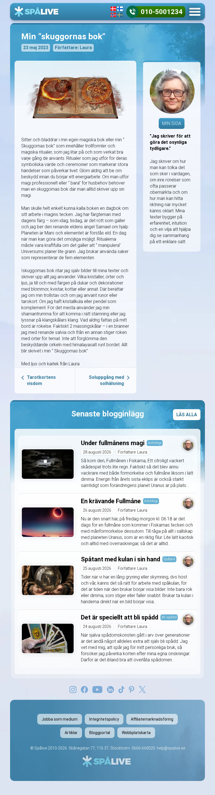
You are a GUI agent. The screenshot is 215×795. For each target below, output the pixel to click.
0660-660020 (143, 748)
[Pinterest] (131, 689)
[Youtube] (97, 689)
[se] (120, 15)
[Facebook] (84, 689)
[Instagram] (72, 689)
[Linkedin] (110, 689)
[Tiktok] (121, 689)
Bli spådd (169, 617)
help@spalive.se (171, 748)
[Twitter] (142, 689)
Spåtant (169, 559)
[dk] (113, 9)
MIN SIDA (171, 123)
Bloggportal (99, 732)
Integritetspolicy (104, 719)
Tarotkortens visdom (41, 380)
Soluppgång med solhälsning (106, 380)
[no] (113, 15)
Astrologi (155, 443)
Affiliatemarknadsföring (152, 719)
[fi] (120, 9)
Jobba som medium (60, 719)
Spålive (40, 748)
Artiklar (71, 732)
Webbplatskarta (136, 732)
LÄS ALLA (186, 414)
